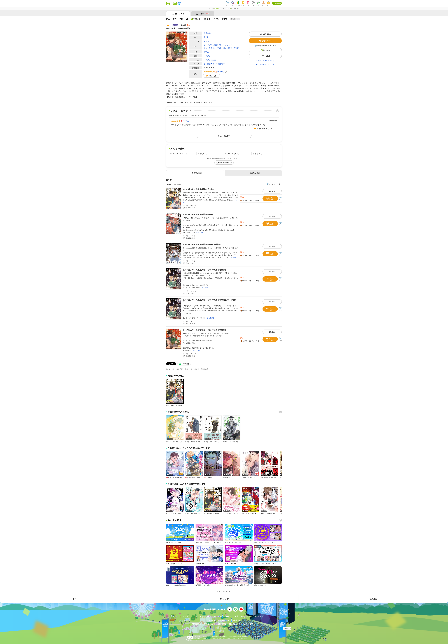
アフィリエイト (209, 620)
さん (186, 121)
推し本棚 (266, 50)
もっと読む (200, 232)
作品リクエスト (230, 616)
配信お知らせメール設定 (265, 64)
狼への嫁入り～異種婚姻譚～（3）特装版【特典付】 (205, 329)
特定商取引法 (196, 624)
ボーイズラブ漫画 (211, 45)
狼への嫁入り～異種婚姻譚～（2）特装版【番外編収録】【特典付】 (209, 300)
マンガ (206, 41)
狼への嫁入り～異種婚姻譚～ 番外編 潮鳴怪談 (202, 244)
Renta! (168, 369)
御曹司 (229, 48)
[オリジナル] (195, 19)
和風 (224, 48)
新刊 (74, 599)
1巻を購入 (265, 40)
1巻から (169, 184)
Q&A (207, 616)
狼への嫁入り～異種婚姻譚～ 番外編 (198, 214)
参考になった (262, 128)
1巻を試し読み (265, 34)
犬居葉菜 (207, 33)
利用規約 (221, 620)
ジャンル (234, 19)
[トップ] (171, 3)
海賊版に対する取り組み (238, 624)
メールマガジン (259, 616)
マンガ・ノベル (177, 13)
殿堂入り (207, 52)
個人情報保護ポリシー (236, 620)
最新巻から (177, 184)
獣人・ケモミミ (210, 48)
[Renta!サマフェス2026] (179, 3)
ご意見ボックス (244, 616)
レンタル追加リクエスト (265, 60)
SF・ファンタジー (226, 45)
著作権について (209, 624)
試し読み (272, 191)
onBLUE (207, 56)
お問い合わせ (217, 616)
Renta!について (189, 616)
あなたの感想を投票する (223, 162)
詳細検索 (373, 599)
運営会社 (253, 624)
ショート (204, 13)
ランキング (224, 599)
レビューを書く (213, 76)
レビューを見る (223, 136)
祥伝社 (206, 37)
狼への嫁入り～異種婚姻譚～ (215, 63)
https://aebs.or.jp (199, 640)
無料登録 (278, 3)
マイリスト (266, 56)
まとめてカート (274, 184)
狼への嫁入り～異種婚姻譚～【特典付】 (199, 189)
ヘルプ (200, 616)
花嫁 (219, 48)
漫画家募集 (222, 624)
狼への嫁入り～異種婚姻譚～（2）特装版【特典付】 (205, 269)
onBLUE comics (210, 60)
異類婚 (236, 48)
